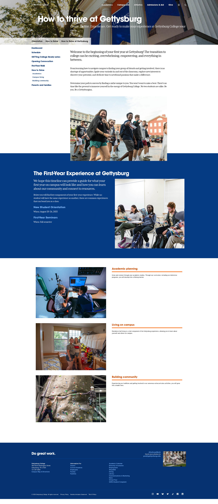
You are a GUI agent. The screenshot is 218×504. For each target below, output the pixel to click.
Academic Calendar (115, 463)
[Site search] (185, 4)
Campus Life (123, 5)
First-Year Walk (38, 66)
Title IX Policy (92, 494)
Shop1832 (112, 470)
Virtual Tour (113, 480)
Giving (111, 472)
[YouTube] (158, 494)
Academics (107, 5)
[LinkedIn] (182, 494)
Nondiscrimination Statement (78, 494)
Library (111, 474)
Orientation (37, 41)
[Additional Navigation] (179, 4)
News (111, 478)
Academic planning (125, 268)
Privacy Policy (64, 494)
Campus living (38, 77)
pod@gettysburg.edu (152, 456)
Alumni (72, 465)
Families (73, 474)
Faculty (72, 472)
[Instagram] (153, 494)
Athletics (138, 5)
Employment (113, 467)
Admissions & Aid (155, 5)
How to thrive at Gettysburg (74, 41)
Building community (40, 81)
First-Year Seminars (46, 217)
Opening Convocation (42, 61)
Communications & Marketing (119, 476)
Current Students (76, 467)
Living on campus (123, 324)
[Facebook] (178, 494)
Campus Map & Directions (41, 472)
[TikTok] (173, 494)
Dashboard (37, 48)
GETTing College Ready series (46, 57)
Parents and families (41, 85)
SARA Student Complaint (118, 482)
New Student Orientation (49, 207)
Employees (74, 470)
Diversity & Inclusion (116, 465)
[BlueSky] (163, 494)
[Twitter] (168, 494)
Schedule (36, 52)
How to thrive (51, 41)
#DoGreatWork (155, 452)
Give (170, 5)
